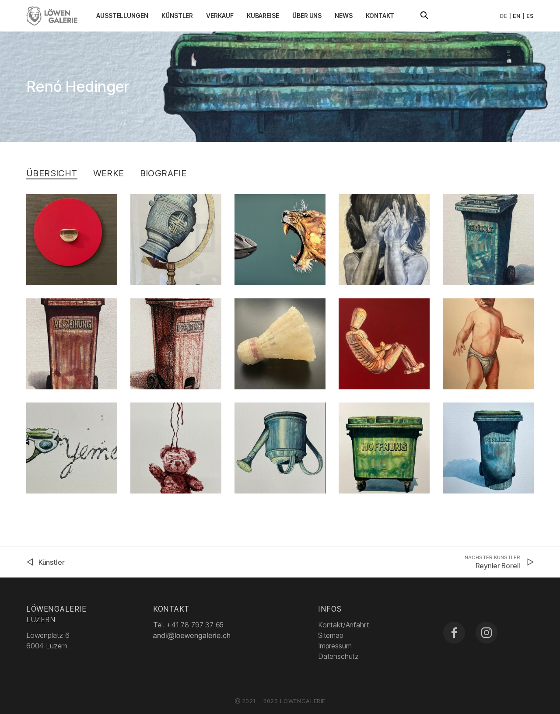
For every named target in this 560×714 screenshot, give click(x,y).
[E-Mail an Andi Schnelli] (192, 635)
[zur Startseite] (51, 14)
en (517, 15)
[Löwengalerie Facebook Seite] (454, 633)
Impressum (334, 645)
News (344, 15)
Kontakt (380, 15)
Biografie (163, 173)
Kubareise (263, 15)
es (530, 15)
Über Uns (307, 15)
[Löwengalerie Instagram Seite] (486, 633)
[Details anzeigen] (71, 239)
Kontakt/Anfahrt (343, 624)
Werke (108, 173)
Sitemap (330, 635)
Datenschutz (338, 656)
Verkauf (219, 15)
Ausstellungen (122, 15)
